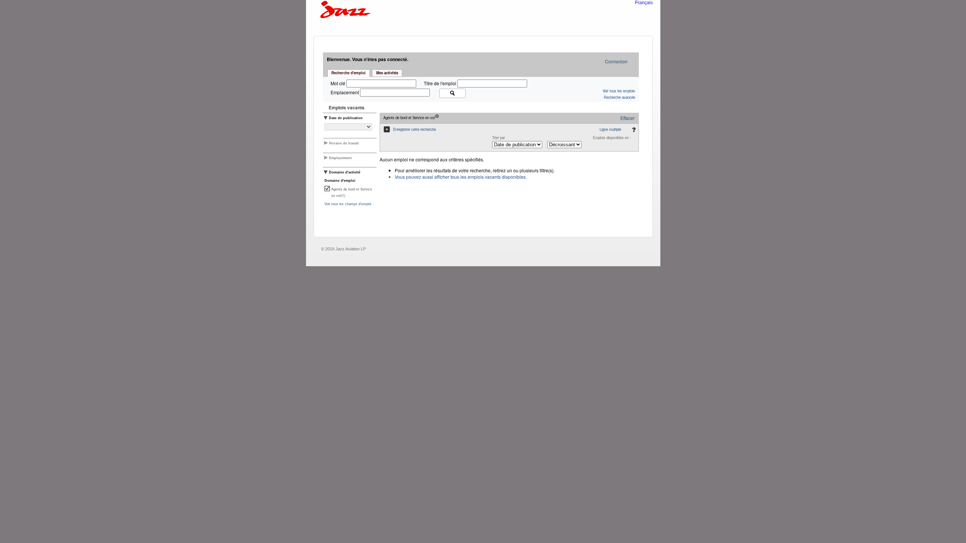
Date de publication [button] (346, 118)
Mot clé (338, 83)
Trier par (498, 137)
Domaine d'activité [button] (344, 172)
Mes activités (387, 72)
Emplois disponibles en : (612, 137)
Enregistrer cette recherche (414, 129)
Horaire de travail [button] (344, 143)
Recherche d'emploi (348, 72)
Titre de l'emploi (440, 83)
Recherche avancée (619, 97)
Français (644, 2)
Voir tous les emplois (619, 91)
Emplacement (345, 92)
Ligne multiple (610, 129)
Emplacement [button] (340, 158)
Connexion (616, 61)
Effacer (627, 118)
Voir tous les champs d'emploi (348, 204)
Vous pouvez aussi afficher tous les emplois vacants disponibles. (461, 176)
